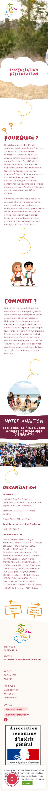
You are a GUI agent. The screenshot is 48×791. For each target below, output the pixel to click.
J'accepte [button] (27, 783)
